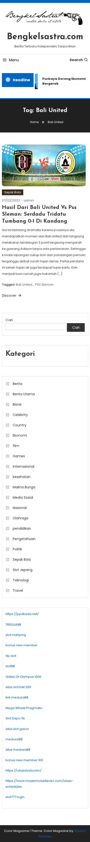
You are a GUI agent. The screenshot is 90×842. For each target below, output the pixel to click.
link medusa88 (17, 697)
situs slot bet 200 (18, 687)
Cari (9, 319)
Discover (9, 295)
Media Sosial (23, 497)
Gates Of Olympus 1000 (23, 676)
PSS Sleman (44, 284)
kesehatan (21, 476)
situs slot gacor (17, 729)
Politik (17, 549)
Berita (17, 383)
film (16, 445)
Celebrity (20, 414)
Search (76, 59)
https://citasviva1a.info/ (24, 770)
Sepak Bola (12, 192)
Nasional (20, 507)
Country (19, 425)
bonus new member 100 (24, 760)
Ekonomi (20, 435)
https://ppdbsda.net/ (22, 614)
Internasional (23, 466)
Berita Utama (24, 394)
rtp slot (11, 655)
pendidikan (22, 528)
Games (19, 456)
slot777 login (15, 797)
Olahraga (20, 518)
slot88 (10, 666)
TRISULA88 (13, 624)
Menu (14, 60)
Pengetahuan (24, 538)
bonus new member (21, 645)
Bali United (24, 284)
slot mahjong (16, 635)
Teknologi (21, 580)
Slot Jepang (22, 569)
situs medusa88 (18, 749)
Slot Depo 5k (15, 718)
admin (29, 200)
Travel (18, 590)
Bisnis (17, 404)
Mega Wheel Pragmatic (24, 708)
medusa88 (14, 739)
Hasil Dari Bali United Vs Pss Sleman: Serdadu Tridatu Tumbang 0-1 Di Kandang (39, 214)
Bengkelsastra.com (45, 37)
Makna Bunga (24, 487)
